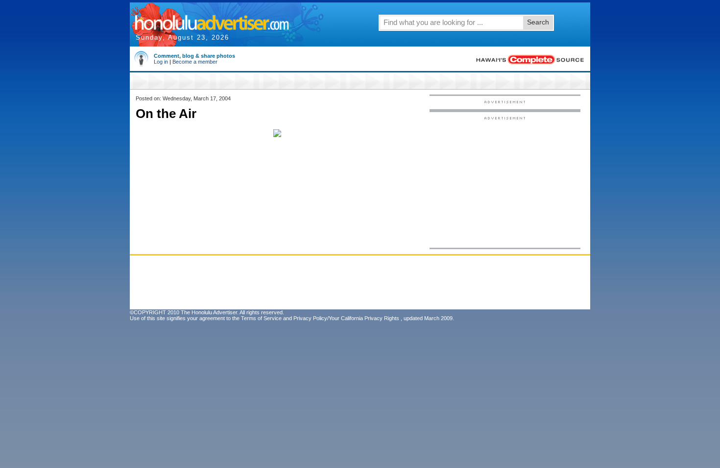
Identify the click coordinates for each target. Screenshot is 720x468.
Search (538, 22)
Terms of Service (261, 318)
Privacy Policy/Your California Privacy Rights (346, 318)
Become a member (194, 62)
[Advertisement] (505, 181)
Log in (161, 62)
